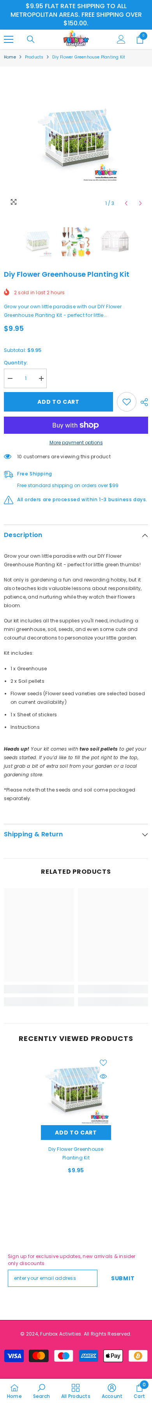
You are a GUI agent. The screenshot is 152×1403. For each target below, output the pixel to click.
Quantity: (16, 362)
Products (34, 57)
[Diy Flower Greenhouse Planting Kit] (76, 1090)
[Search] (30, 39)
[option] (76, 139)
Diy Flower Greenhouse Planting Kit (75, 1153)
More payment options (76, 442)
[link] (39, 989)
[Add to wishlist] (126, 402)
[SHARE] (142, 402)
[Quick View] (103, 1076)
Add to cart (58, 402)
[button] (126, 203)
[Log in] (121, 39)
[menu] (8, 39)
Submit (122, 1278)
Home (10, 57)
